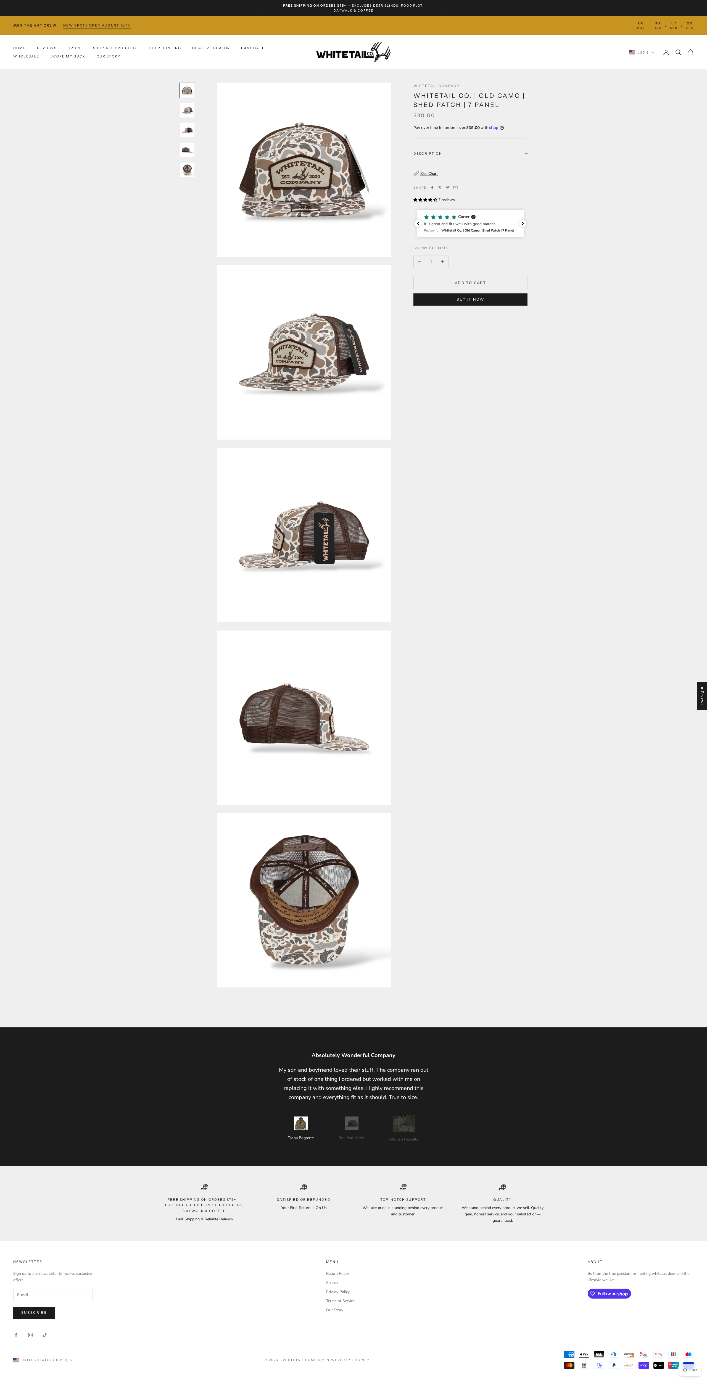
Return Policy (337, 1273)
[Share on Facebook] (432, 187)
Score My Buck (68, 56)
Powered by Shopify (348, 1360)
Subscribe (34, 1312)
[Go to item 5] (187, 170)
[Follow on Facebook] (16, 1335)
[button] (470, 223)
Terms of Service (340, 1301)
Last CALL (252, 48)
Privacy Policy (338, 1291)
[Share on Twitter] (440, 187)
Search (332, 1282)
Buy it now (470, 299)
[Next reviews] (522, 223)
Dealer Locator (211, 48)
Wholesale (26, 56)
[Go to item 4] (187, 150)
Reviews (47, 48)
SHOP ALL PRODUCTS (115, 48)
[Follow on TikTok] (45, 1335)
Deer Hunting (165, 48)
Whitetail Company (436, 86)
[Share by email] (455, 187)
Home (19, 48)
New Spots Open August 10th (97, 25)
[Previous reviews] (418, 223)
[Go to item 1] (187, 90)
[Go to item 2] (187, 110)
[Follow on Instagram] (30, 1335)
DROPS (75, 48)
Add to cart (470, 282)
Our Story (108, 56)
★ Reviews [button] (702, 695)
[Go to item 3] (187, 130)
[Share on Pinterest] (447, 187)
